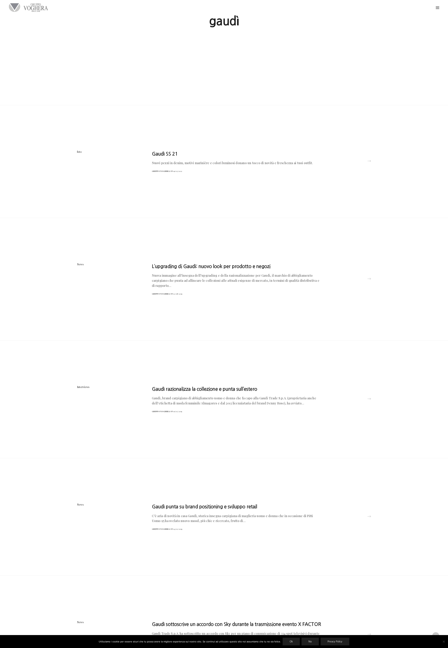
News (80, 264)
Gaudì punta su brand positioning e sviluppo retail (204, 506)
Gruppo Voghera (161, 171)
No (310, 641)
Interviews (83, 387)
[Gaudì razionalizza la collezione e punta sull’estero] (369, 399)
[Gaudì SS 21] (369, 161)
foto (79, 151)
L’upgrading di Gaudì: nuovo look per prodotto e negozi (211, 266)
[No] (443, 641)
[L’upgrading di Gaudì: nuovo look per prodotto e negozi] (369, 279)
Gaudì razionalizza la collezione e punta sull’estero (204, 389)
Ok (291, 641)
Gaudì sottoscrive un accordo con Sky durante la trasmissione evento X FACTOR (236, 624)
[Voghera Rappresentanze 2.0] (29, 7)
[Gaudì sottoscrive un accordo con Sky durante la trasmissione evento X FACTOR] (369, 634)
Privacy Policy (335, 641)
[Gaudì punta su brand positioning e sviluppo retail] (369, 517)
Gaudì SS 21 (165, 153)
